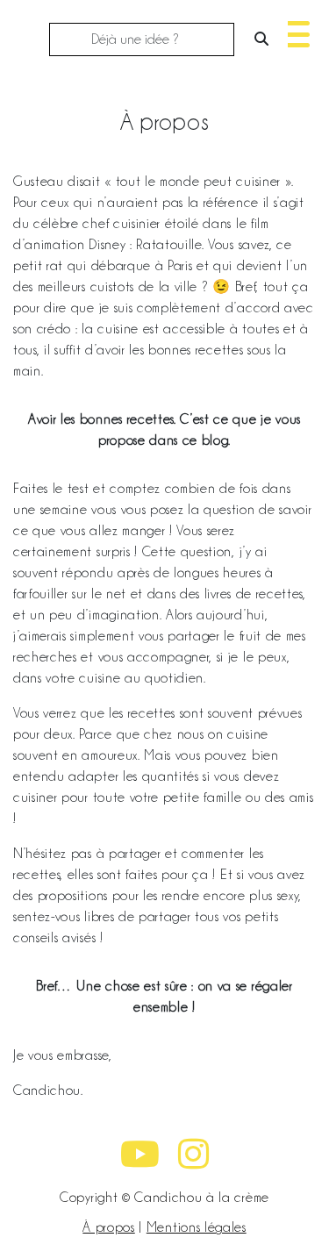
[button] (294, 41)
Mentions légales (197, 1227)
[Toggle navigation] (294, 32)
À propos (108, 1227)
